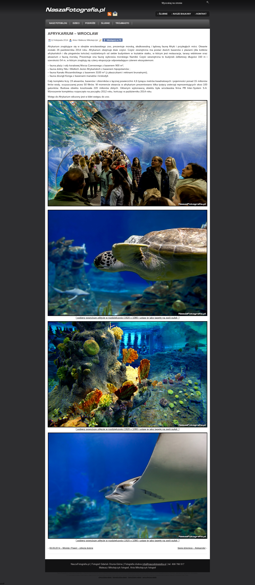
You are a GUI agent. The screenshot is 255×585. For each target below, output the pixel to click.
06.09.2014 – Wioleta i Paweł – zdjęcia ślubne (71, 547)
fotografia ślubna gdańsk (120, 577)
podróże (90, 23)
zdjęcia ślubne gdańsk (105, 577)
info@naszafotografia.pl (154, 564)
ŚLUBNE (163, 14)
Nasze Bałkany (182, 14)
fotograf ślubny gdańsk (134, 577)
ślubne (105, 23)
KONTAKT (201, 14)
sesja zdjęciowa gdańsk (149, 577)
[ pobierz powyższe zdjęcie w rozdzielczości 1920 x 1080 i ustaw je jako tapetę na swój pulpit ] (127, 317)
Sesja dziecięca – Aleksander (192, 547)
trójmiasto (122, 23)
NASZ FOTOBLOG (58, 23)
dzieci (76, 23)
